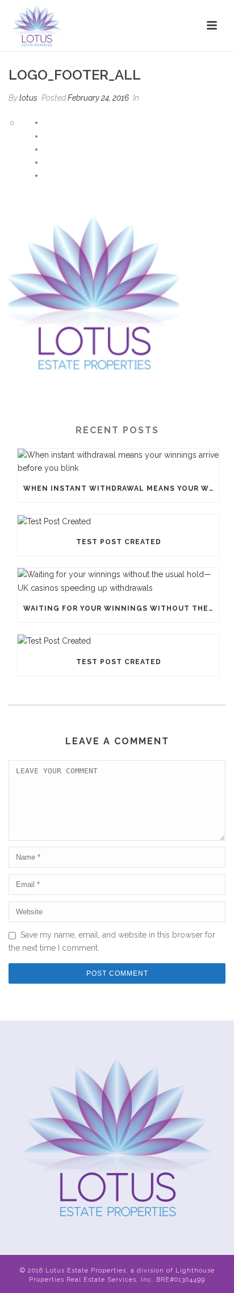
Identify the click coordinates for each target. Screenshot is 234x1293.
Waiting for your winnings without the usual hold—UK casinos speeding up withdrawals (121, 608)
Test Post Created (118, 542)
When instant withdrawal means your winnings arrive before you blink (121, 488)
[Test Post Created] (118, 521)
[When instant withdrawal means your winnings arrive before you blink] (118, 462)
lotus (28, 97)
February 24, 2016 (98, 97)
